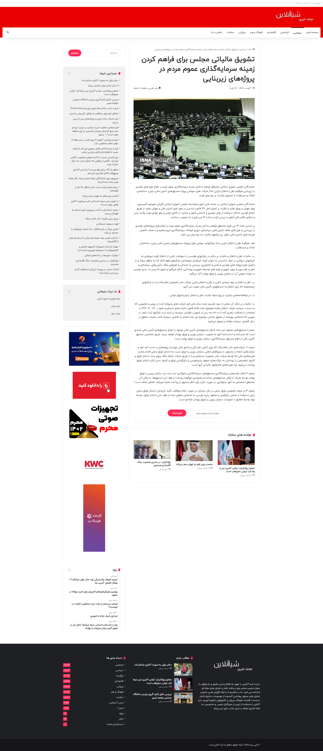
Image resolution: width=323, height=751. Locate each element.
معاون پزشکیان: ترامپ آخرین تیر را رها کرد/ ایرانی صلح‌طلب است (237, 470)
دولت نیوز (115, 313)
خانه (250, 49)
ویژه (121, 713)
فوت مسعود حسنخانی (107, 224)
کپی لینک (177, 413)
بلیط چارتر (115, 306)
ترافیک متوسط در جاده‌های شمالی (101, 255)
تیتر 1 (120, 708)
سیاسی (297, 33)
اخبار (121, 719)
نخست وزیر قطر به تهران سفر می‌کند (194, 464)
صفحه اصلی (312, 32)
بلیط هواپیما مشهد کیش (108, 298)
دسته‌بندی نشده (115, 724)
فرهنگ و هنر (256, 32)
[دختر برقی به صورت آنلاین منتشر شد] (183, 669)
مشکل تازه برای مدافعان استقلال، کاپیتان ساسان (94, 113)
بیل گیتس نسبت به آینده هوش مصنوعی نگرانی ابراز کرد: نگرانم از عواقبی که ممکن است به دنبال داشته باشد (94, 161)
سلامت (230, 32)
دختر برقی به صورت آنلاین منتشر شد (100, 80)
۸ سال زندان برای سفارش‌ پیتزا (103, 85)
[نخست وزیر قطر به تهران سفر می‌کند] (194, 450)
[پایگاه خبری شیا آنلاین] (290, 17)
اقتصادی (271, 32)
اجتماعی (284, 32)
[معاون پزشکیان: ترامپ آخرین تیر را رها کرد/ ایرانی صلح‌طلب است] (236, 452)
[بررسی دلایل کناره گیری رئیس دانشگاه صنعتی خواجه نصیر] (183, 698)
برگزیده (119, 675)
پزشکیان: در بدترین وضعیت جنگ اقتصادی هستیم (154, 464)
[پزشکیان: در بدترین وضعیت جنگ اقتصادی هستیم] (152, 449)
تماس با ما (216, 32)
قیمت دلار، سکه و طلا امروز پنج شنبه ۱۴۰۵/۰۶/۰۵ (94, 108)
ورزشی (242, 32)
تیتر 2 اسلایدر (116, 702)
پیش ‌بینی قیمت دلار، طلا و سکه (102, 218)
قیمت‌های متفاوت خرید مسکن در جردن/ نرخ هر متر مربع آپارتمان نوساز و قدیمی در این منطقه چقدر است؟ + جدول (95, 131)
